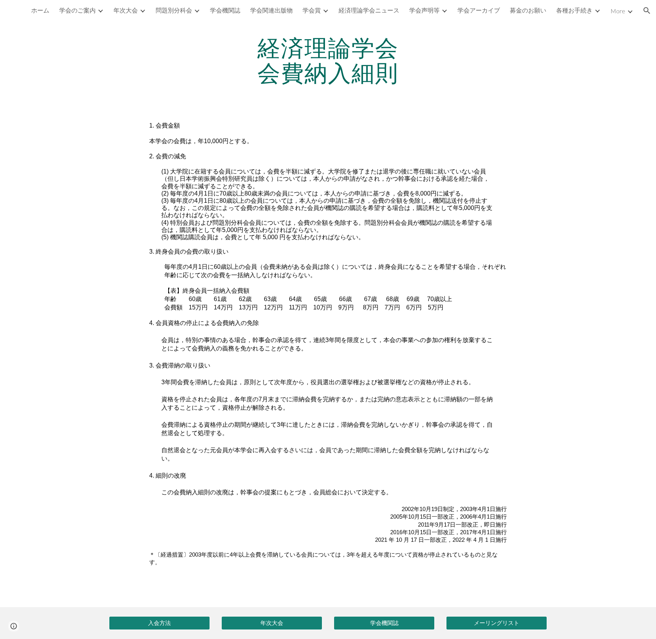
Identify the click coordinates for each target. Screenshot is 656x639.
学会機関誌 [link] (225, 10)
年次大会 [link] (126, 10)
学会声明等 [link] (424, 10)
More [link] (617, 10)
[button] (647, 11)
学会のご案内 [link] (77, 10)
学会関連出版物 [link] (271, 10)
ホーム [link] (40, 10)
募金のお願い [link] (528, 10)
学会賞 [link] (312, 10)
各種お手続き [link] (574, 10)
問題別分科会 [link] (174, 10)
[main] (328, 60)
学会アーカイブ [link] (478, 10)
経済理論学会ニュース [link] (369, 10)
